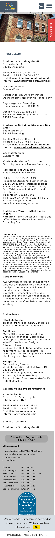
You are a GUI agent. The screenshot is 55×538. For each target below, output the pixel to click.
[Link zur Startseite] (11, 10)
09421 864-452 (28, 489)
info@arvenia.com (23, 411)
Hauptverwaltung (13, 457)
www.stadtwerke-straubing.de (32, 81)
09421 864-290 (28, 470)
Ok (36, 527)
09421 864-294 (28, 479)
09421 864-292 (28, 476)
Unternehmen (16, 13)
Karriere (25, 13)
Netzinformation (49, 13)
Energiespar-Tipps (35, 13)
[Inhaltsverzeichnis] (49, 6)
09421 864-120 (28, 486)
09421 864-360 (28, 483)
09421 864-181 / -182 (31, 473)
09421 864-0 (27, 467)
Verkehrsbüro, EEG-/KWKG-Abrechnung (23, 451)
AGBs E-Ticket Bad (33, 535)
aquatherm (10, 460)
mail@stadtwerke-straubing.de (31, 78)
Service (6, 13)
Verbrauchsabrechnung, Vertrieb (20, 454)
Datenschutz (14, 535)
